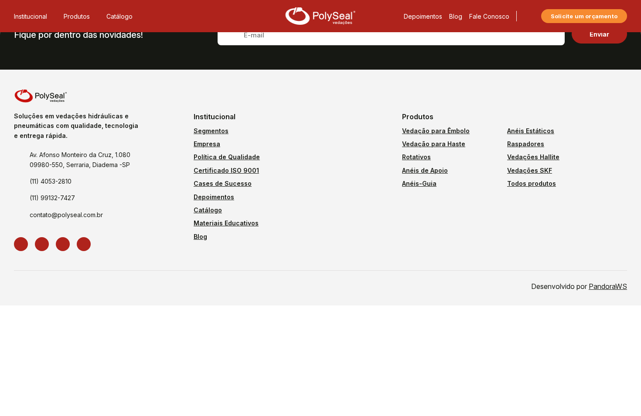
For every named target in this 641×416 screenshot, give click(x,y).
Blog (455, 16)
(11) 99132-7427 (52, 197)
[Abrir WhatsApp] (619, 394)
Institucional (30, 16)
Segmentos (211, 130)
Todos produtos (531, 183)
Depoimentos (423, 16)
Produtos (77, 16)
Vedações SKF (529, 170)
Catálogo (119, 16)
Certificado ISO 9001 (226, 170)
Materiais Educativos (226, 223)
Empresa (207, 144)
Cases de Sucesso (223, 183)
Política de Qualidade (227, 157)
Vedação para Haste (433, 144)
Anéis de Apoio (425, 170)
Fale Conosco (489, 16)
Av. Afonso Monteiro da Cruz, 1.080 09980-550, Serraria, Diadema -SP (80, 159)
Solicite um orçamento (584, 16)
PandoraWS (608, 286)
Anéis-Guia (419, 183)
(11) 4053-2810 (51, 181)
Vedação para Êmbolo (436, 130)
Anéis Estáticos (530, 130)
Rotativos (416, 157)
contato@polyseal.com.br (66, 214)
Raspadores (525, 144)
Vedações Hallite (533, 157)
